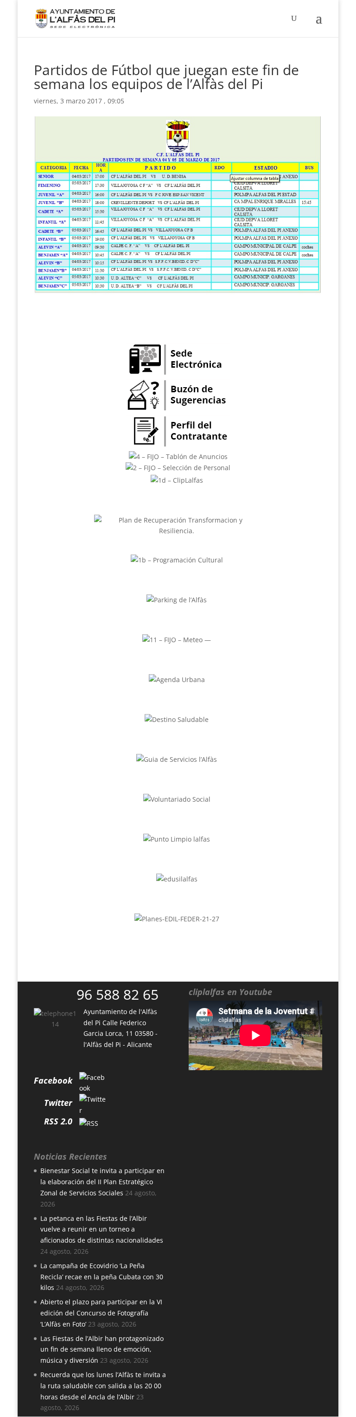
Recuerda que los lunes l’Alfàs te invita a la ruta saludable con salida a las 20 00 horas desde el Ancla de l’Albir (103, 1385)
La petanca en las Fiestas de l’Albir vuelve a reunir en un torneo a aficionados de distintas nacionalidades (101, 1229)
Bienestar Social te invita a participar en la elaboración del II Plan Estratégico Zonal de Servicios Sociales (102, 1181)
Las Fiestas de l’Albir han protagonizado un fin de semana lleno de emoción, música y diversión (102, 1349)
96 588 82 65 (117, 994)
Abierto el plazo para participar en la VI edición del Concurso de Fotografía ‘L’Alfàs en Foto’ (101, 1312)
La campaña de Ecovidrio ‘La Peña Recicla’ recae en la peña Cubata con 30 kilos (101, 1276)
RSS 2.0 (58, 1121)
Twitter (58, 1102)
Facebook (53, 1080)
